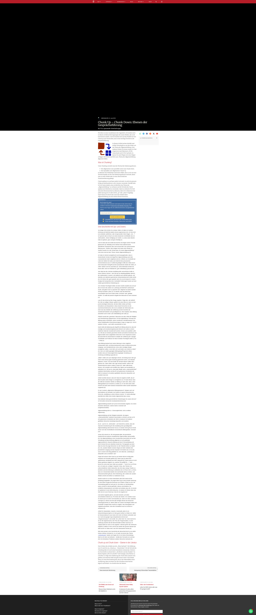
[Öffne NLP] (100, 1)
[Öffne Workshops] (124, 1)
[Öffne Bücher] (143, 1)
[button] (140, 134)
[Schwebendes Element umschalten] (251, 611)
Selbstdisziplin (102, 535)
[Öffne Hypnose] (111, 1)
